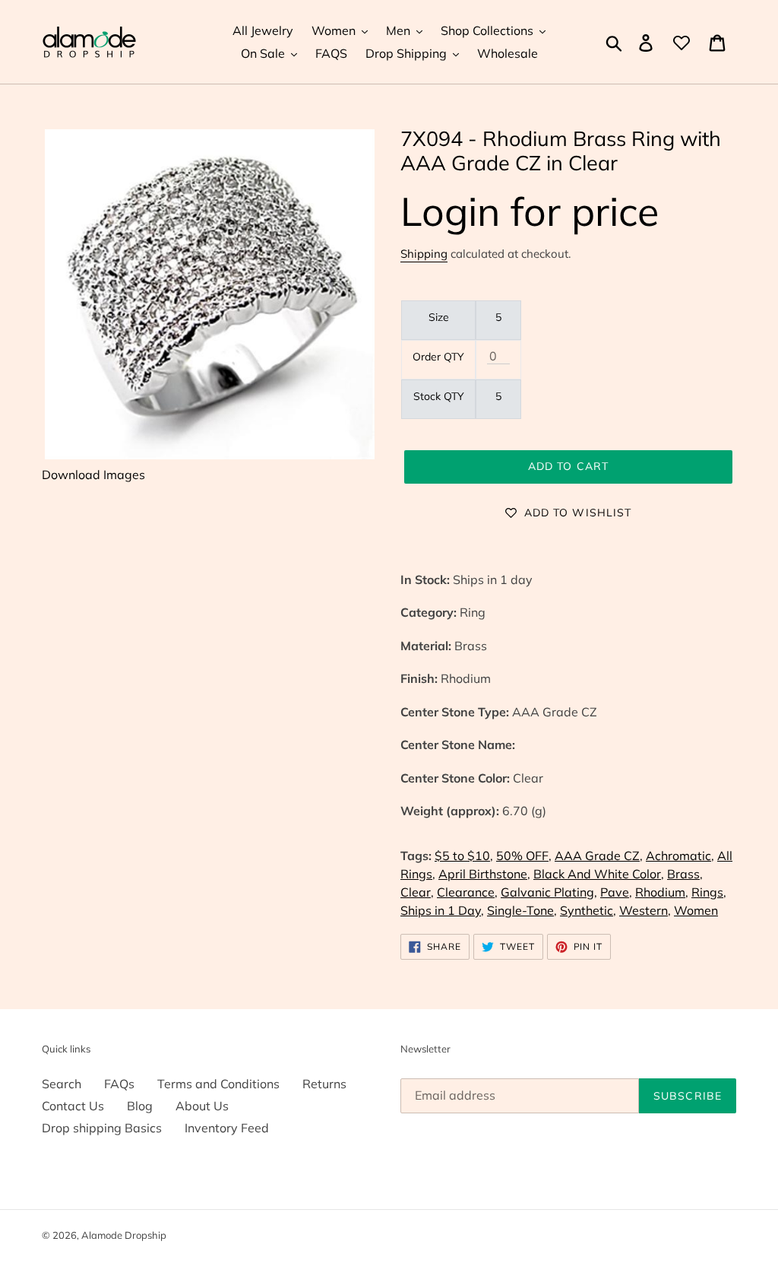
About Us (202, 1105)
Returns (324, 1083)
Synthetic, (588, 910)
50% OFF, (524, 855)
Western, (645, 910)
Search (61, 1083)
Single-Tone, (522, 910)
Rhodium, (661, 892)
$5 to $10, (464, 855)
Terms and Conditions (218, 1083)
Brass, (685, 873)
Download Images (93, 474)
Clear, (417, 892)
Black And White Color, (598, 873)
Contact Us (73, 1105)
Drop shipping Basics (102, 1127)
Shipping (424, 253)
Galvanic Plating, (549, 892)
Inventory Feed (227, 1127)
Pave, (616, 892)
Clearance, (467, 892)
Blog (140, 1105)
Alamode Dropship (123, 1235)
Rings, (708, 892)
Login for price (529, 211)
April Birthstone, (484, 873)
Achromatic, (680, 855)
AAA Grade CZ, (599, 855)
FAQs (119, 1083)
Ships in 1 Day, (442, 910)
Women (696, 910)
